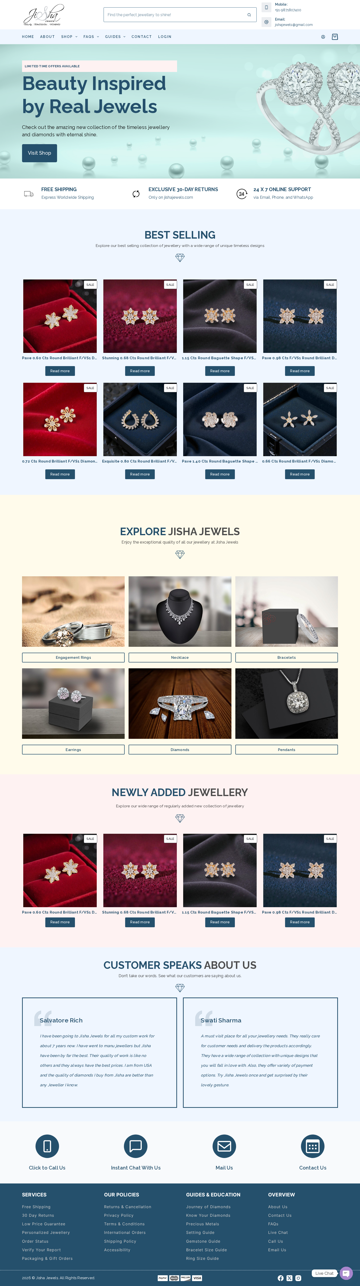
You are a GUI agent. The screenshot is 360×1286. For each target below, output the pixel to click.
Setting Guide (200, 1232)
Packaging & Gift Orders (47, 1258)
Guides (113, 37)
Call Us (275, 1241)
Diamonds (180, 750)
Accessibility (117, 1249)
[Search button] (249, 15)
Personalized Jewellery (46, 1232)
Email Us (277, 1249)
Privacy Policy (119, 1215)
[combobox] (173, 14)
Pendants (287, 750)
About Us (278, 1206)
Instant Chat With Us (136, 1168)
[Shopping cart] (334, 37)
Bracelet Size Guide (206, 1249)
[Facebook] (281, 1278)
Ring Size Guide (202, 1258)
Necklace (180, 657)
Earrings (73, 750)
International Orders (125, 1232)
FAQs (89, 37)
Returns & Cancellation (127, 1206)
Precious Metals (202, 1223)
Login (165, 37)
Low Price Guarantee (43, 1223)
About (47, 37)
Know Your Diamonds (208, 1215)
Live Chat (278, 1232)
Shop (67, 37)
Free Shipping (36, 1206)
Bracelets (286, 657)
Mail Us (224, 1168)
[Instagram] (298, 1278)
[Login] (323, 37)
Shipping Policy (120, 1241)
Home (28, 37)
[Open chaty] (346, 1273)
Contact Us (312, 1168)
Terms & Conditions (124, 1223)
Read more (60, 371)
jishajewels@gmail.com (294, 25)
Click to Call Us (47, 1168)
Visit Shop (39, 153)
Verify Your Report (41, 1249)
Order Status (35, 1241)
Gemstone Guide (203, 1241)
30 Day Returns (38, 1215)
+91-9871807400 (288, 10)
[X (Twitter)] (289, 1278)
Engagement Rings (73, 657)
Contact (142, 37)
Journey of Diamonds (208, 1206)
